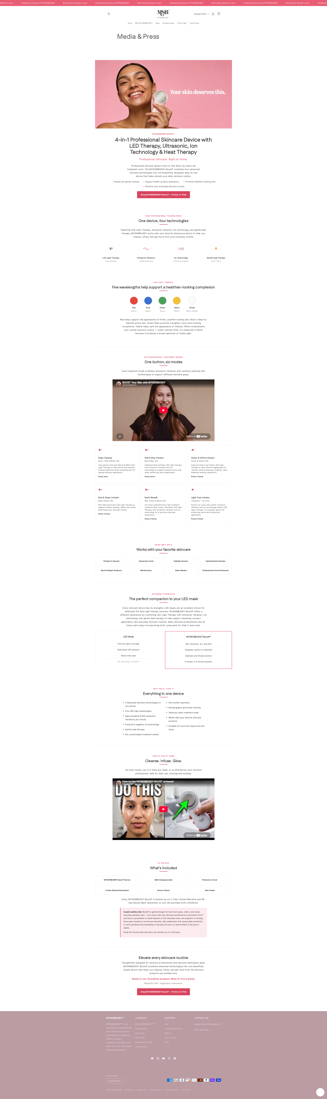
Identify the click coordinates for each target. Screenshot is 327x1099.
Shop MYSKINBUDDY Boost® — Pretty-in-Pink (163, 194)
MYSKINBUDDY (117, 1090)
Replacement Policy (143, 1042)
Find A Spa (140, 1033)
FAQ (166, 1024)
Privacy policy (186, 1090)
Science (168, 1033)
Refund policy (130, 1090)
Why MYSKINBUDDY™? (145, 1024)
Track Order (140, 1038)
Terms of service (156, 1090)
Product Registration (174, 1029)
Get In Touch (170, 1038)
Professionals (141, 1029)
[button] (109, 14)
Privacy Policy (141, 1046)
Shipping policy (142, 1090)
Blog (166, 1042)
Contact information (171, 1090)
